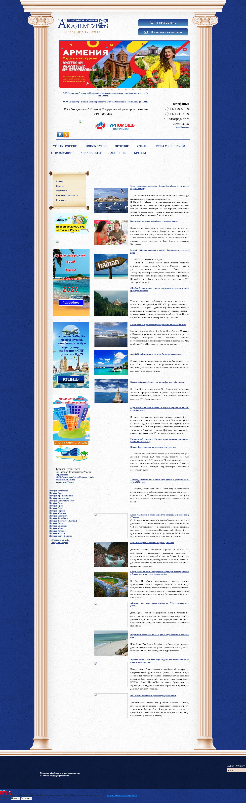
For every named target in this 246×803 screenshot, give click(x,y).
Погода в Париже (57, 511)
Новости (60, 186)
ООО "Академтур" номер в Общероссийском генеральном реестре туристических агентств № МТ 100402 (105, 94)
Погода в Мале (56, 528)
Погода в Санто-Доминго (60, 536)
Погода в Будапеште (58, 516)
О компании (61, 191)
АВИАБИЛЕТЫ (90, 152)
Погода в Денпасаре (58, 526)
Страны (59, 181)
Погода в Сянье (56, 523)
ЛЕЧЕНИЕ (122, 146)
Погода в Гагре (56, 503)
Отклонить (26, 798)
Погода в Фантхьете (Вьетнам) (63, 521)
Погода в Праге (56, 506)
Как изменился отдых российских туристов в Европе (154, 221)
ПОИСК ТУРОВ (96, 146)
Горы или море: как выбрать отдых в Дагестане (152, 542)
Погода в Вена (55, 508)
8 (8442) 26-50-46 (166, 23)
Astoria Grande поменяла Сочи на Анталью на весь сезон (156, 354)
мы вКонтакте (182, 127)
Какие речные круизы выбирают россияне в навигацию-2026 (158, 324)
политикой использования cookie (122, 795)
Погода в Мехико (57, 533)
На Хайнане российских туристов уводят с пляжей (153, 696)
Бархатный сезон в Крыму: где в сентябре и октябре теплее (157, 382)
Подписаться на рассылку (166, 32)
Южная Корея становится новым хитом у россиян (153, 447)
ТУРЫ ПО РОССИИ (64, 146)
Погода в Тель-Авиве (58, 518)
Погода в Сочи (56, 493)
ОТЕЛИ (142, 146)
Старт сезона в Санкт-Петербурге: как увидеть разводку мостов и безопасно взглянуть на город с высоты (159, 572)
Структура (61, 200)
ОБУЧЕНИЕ (118, 152)
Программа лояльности (67, 195)
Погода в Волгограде (58, 491)
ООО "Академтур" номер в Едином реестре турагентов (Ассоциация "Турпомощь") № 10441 (105, 102)
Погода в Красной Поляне (61, 496)
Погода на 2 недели (59, 542)
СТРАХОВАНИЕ (61, 152)
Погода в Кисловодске (59, 498)
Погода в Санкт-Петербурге (61, 501)
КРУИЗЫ (140, 152)
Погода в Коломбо (57, 531)
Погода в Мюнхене (57, 513)
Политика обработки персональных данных (60, 773)
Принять (15, 798)
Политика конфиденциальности (54, 776)
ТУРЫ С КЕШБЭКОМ (170, 146)
